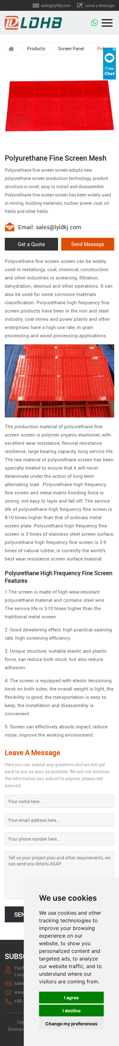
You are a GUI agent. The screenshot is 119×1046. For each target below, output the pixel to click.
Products (36, 48)
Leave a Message (99, 5)
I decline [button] (72, 1010)
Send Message (87, 244)
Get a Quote (31, 244)
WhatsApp (95, 21)
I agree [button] (71, 997)
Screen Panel (71, 48)
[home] (11, 48)
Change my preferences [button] (71, 1023)
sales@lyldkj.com (55, 5)
